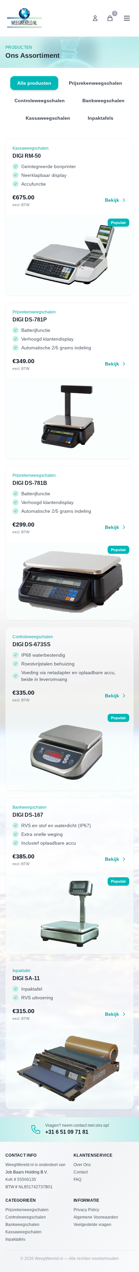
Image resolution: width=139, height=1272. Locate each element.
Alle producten (34, 83)
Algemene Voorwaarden (96, 1217)
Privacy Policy (86, 1209)
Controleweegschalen (40, 100)
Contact (81, 1172)
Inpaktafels (100, 118)
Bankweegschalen (103, 100)
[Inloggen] (95, 18)
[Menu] (127, 18)
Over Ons (82, 1164)
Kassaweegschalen (48, 118)
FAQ (77, 1179)
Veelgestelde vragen (92, 1224)
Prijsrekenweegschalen (95, 83)
